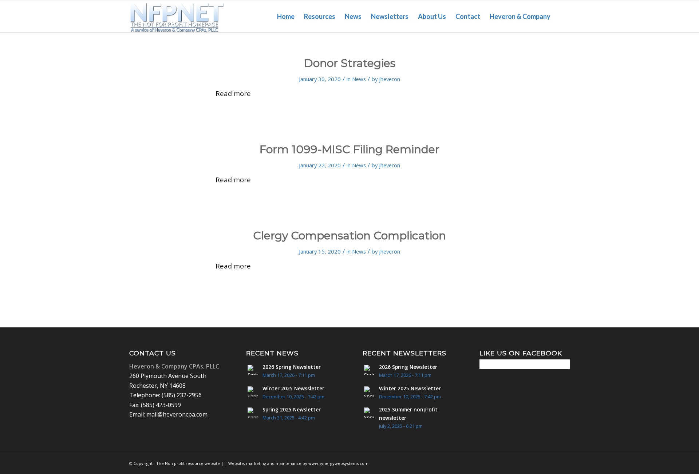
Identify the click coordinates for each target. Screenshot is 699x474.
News (359, 79)
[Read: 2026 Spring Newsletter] (252, 370)
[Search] (562, 16)
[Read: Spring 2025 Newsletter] (252, 412)
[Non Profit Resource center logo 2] (176, 16)
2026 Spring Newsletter (291, 366)
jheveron (389, 79)
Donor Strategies (349, 63)
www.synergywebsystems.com (338, 463)
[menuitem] (285, 16)
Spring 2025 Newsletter (291, 409)
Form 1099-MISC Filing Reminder (349, 149)
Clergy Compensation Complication (349, 235)
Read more (233, 93)
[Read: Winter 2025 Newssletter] (252, 391)
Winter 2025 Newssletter (293, 388)
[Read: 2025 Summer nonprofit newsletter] (369, 412)
